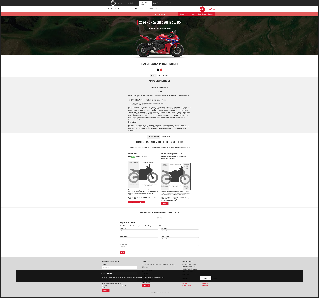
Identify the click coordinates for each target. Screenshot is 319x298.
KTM (125, 285)
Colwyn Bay (131, 2)
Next (122, 253)
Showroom (210, 14)
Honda (105, 285)
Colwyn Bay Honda (208, 9)
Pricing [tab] (153, 76)
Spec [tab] (159, 76)
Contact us (164, 203)
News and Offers (135, 9)
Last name (164, 228)
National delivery (202, 14)
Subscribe (105, 290)
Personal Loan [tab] (166, 137)
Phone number (165, 236)
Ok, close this (205, 278)
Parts (188, 14)
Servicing (182, 14)
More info (215, 278)
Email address (124, 236)
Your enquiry (123, 244)
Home (104, 9)
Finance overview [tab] (154, 137)
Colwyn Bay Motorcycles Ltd (113, 3)
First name (123, 228)
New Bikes (117, 9)
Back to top (314, 293)
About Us (110, 9)
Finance (193, 14)
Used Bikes (125, 9)
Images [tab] (165, 76)
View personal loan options (136, 202)
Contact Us (144, 9)
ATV (105, 288)
